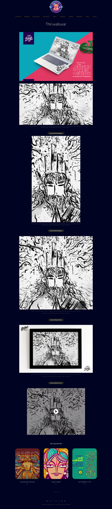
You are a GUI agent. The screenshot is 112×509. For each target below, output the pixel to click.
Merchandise (36, 16)
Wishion (71, 16)
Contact (95, 16)
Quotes (55, 16)
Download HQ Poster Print (56, 383)
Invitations (18, 16)
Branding (26, 16)
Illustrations (46, 16)
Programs (62, 16)
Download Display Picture (56, 319)
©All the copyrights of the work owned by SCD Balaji (56, 504)
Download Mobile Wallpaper (56, 230)
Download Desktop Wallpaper (56, 133)
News (87, 16)
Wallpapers (80, 16)
